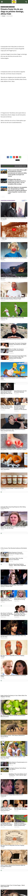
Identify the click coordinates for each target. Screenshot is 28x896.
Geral (7, 6)
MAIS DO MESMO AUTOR (20, 166)
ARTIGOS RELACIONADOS (8, 166)
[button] (26, 1)
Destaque (3, 6)
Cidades (2, 172)
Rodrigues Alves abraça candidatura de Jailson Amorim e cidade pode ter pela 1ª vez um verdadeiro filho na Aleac (17, 182)
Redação (3, 15)
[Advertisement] (14, 41)
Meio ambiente (11, 6)
